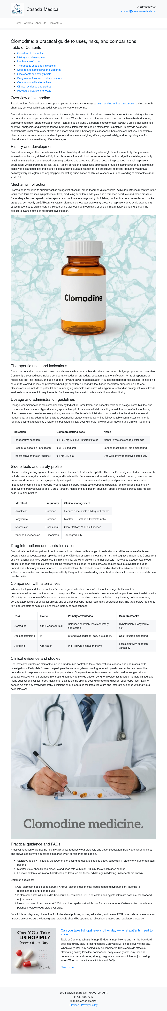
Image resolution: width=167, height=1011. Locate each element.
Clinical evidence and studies (34, 86)
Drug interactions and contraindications (39, 78)
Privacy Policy (89, 1005)
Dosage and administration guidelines (39, 70)
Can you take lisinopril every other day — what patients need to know (107, 932)
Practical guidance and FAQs (34, 90)
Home (18, 23)
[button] (22, 950)
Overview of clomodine (30, 53)
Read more (67, 967)
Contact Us (55, 23)
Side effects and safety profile (34, 74)
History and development (31, 57)
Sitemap (74, 1005)
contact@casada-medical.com (138, 11)
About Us (40, 23)
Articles (28, 23)
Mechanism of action (29, 61)
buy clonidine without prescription (116, 103)
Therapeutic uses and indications (36, 65)
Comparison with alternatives (34, 82)
